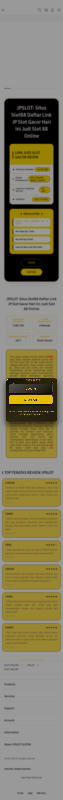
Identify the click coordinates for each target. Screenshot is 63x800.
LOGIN (30, 388)
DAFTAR (30, 399)
